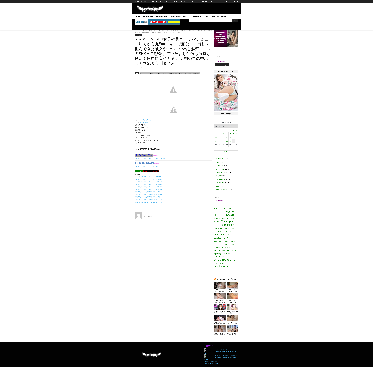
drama (220, 228)
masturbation (218, 238)
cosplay (232, 218)
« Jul (225, 151)
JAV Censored (138, 31)
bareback (216, 212)
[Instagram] (229, 1)
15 (233, 137)
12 (223, 137)
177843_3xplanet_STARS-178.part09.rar (148, 197)
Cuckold (217, 225)
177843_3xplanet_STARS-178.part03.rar (148, 182)
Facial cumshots (229, 228)
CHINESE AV (220, 159)
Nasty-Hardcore (218, 241)
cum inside (158, 73)
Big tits (230, 211)
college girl (225, 218)
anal (230, 208)
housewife (219, 234)
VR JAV (218, 186)
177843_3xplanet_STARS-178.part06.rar (148, 189)
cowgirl (217, 222)
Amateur (223, 208)
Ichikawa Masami (172, 73)
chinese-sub (217, 218)
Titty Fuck (226, 254)
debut (164, 73)
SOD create (188, 73)
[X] (232, 1)
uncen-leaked (221, 257)
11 (219, 137)
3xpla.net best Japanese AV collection (224, 355)
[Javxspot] (150, 9)
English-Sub (219, 166)
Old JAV (218, 176)
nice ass (226, 241)
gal (223, 231)
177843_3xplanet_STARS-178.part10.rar (148, 199)
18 (219, 141)
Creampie (150, 73)
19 (223, 141)
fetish (219, 231)
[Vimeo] (234, 1)
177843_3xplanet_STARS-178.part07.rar (148, 192)
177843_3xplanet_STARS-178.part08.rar (148, 194)
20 (227, 141)
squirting (217, 254)
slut (223, 250)
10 (216, 137)
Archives (216, 197)
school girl (217, 247)
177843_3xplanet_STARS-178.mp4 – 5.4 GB (150, 158)
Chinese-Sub (220, 162)
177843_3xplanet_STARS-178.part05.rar (148, 187)
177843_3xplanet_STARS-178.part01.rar (148, 177)
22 (233, 141)
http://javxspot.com (149, 216)
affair (215, 208)
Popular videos (220, 179)
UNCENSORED (222, 260)
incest (227, 235)
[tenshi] (138, 215)
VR (223, 263)
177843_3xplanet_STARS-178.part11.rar (148, 202)
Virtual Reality (217, 263)
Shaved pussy (225, 247)
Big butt (222, 212)
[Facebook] (226, 1)
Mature (227, 238)
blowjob (217, 215)
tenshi (146, 214)
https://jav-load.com (210, 361)
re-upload (233, 244)
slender (181, 73)
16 (236, 137)
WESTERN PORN (221, 189)
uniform (235, 260)
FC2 (215, 231)
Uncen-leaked (220, 183)
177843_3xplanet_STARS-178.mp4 (147, 166)
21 (230, 141)
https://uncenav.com (211, 363)
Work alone (196, 73)
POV (215, 244)
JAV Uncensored (221, 172)
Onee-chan (232, 241)
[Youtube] (237, 1)
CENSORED (143, 73)
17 (216, 141)
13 (227, 137)
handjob (228, 231)
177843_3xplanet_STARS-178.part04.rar (148, 184)
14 (230, 137)
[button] (236, 16)
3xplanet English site (221, 349)
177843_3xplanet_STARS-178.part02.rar (148, 179)
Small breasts (231, 251)
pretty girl (223, 244)
